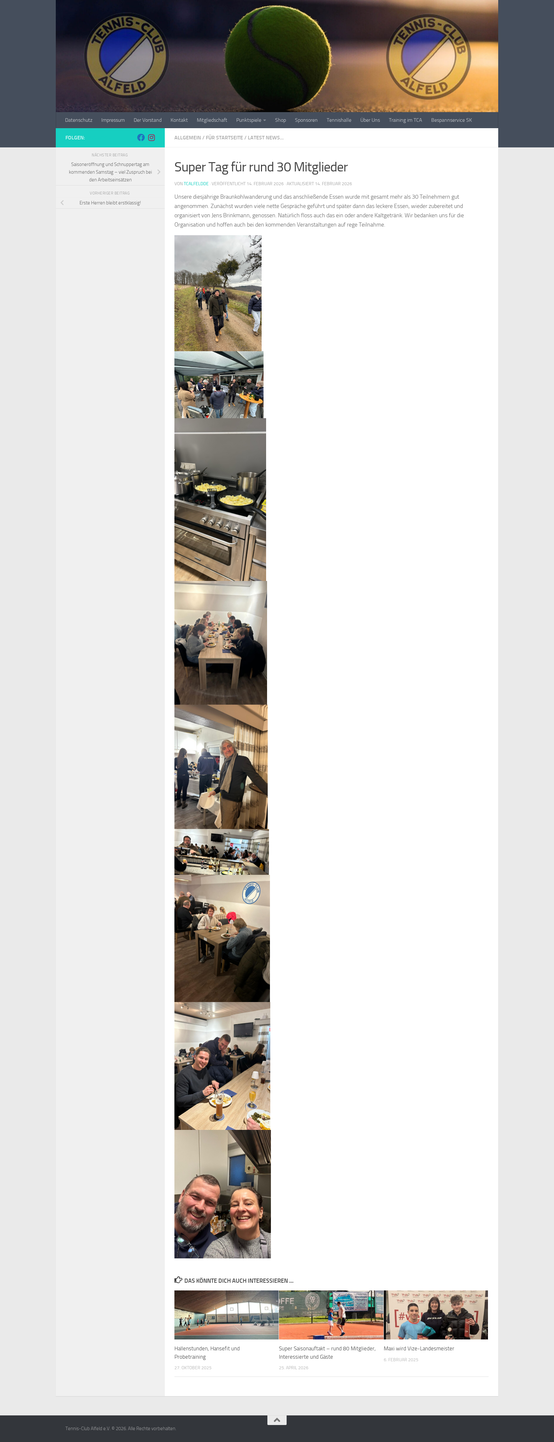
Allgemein (187, 138)
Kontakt (179, 120)
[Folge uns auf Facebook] (141, 137)
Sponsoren (306, 120)
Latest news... (266, 138)
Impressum (113, 120)
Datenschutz (78, 120)
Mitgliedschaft (212, 120)
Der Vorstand (148, 120)
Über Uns (370, 120)
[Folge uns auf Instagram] (151, 137)
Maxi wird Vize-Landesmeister (419, 1348)
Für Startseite (224, 138)
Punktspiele (248, 120)
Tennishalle (339, 120)
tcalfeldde (196, 183)
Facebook (98, 138)
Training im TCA (405, 120)
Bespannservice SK (451, 120)
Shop (280, 120)
